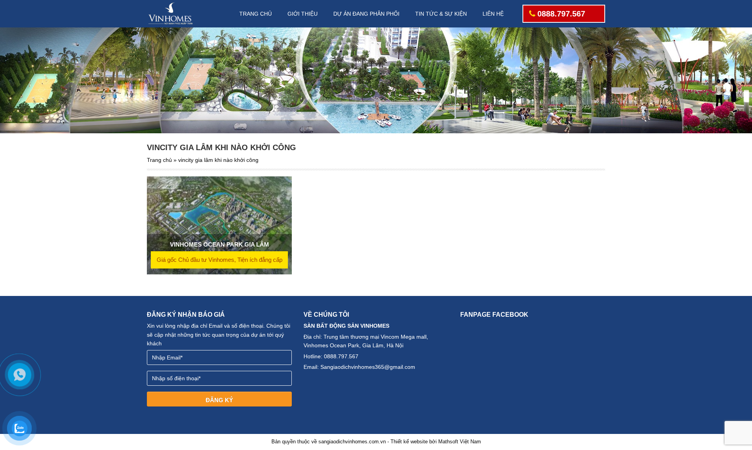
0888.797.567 (561, 13)
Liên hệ (493, 14)
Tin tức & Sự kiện (441, 14)
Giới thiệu (302, 14)
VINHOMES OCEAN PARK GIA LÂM (219, 244)
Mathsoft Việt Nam (459, 442)
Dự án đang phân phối (366, 14)
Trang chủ (255, 14)
